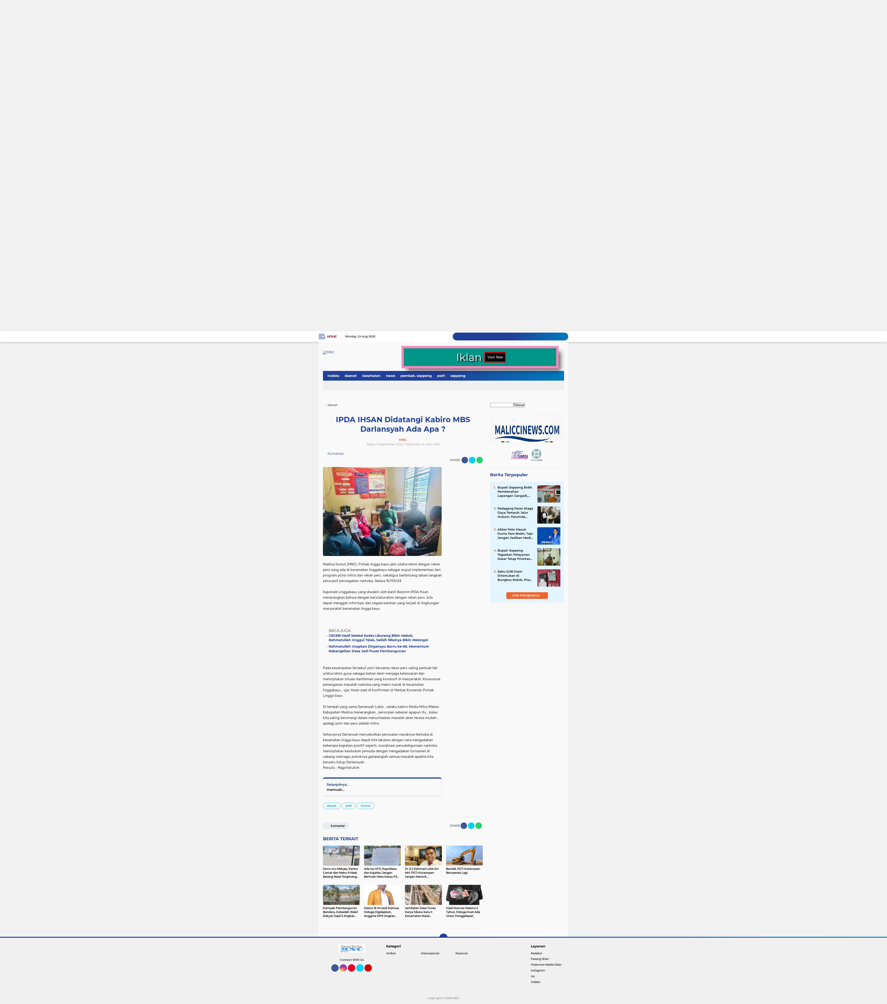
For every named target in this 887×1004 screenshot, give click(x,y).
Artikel (390, 953)
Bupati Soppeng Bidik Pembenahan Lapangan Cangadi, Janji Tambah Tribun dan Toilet (515, 491)
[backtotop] (443, 938)
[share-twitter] (472, 460)
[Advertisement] (138, 17)
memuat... (336, 789)
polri (441, 376)
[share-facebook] (465, 460)
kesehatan (371, 376)
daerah (351, 376)
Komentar (335, 454)
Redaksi (536, 953)
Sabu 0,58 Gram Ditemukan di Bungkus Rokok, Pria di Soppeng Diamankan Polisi (514, 576)
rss (533, 976)
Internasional (430, 953)
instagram (538, 970)
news (390, 376)
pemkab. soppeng (416, 376)
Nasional (462, 953)
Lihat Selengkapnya (526, 595)
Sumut (366, 805)
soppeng (457, 376)
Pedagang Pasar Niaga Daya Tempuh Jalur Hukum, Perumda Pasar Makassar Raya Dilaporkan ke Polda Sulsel (515, 513)
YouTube (371, 974)
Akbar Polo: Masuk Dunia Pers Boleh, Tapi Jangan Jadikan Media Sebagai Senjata (515, 534)
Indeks (333, 376)
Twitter (362, 974)
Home (332, 336)
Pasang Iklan (540, 959)
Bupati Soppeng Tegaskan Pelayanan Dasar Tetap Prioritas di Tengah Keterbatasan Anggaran (514, 555)
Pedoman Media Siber (546, 964)
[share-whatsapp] (479, 460)
